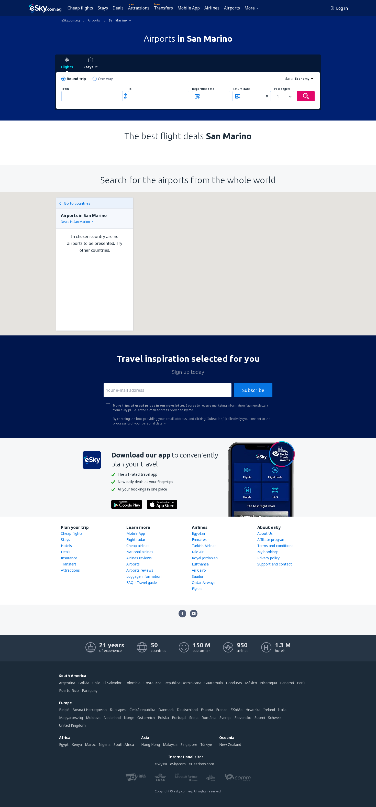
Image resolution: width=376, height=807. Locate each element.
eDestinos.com (201, 763)
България (118, 709)
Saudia (197, 576)
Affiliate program (271, 539)
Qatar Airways (203, 582)
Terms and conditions (275, 545)
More (250, 8)
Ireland (269, 709)
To (129, 89)
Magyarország (71, 717)
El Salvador (112, 682)
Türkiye (206, 744)
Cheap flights (80, 8)
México (251, 682)
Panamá (287, 682)
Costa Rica (152, 682)
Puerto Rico (69, 690)
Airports (232, 8)
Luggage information (143, 576)
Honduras (234, 682)
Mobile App (189, 8)
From (65, 89)
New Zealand (230, 744)
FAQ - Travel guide (141, 582)
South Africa (124, 744)
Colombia (132, 682)
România (209, 717)
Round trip (76, 78)
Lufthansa (200, 564)
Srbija (193, 717)
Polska (163, 717)
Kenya (77, 744)
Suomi (260, 717)
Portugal (179, 717)
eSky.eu (161, 763)
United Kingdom (72, 725)
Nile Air (198, 551)
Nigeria (104, 744)
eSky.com (178, 763)
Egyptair (198, 533)
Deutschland (187, 709)
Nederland (112, 717)
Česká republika (142, 709)
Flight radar (135, 539)
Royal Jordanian (205, 557)
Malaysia (170, 744)
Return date (241, 89)
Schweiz (274, 717)
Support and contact (274, 564)
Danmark (166, 709)
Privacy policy (268, 557)
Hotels (66, 545)
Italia (282, 709)
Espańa (207, 709)
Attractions (138, 8)
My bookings (268, 551)
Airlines (211, 8)
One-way (105, 78)
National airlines (139, 551)
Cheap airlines (137, 545)
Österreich (146, 717)
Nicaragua (268, 682)
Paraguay (89, 690)
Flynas (197, 588)
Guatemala (213, 682)
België (64, 709)
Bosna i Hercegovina (89, 709)
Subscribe (253, 390)
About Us (265, 533)
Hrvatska (253, 709)
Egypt (64, 744)
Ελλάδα (236, 709)
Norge (129, 717)
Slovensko (243, 717)
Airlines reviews (139, 557)
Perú (301, 682)
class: (289, 79)
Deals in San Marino (75, 222)
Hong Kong (150, 744)
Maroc (90, 744)
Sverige (225, 717)
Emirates (199, 539)
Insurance (69, 557)
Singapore (189, 744)
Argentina (67, 682)
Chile (96, 682)
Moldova (93, 717)
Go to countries (77, 203)
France (221, 709)
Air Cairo (199, 570)
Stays (103, 8)
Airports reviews (139, 570)
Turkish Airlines (204, 545)
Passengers (282, 89)
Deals (118, 8)
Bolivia (83, 682)
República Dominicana (182, 682)
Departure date (203, 89)
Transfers (163, 8)
